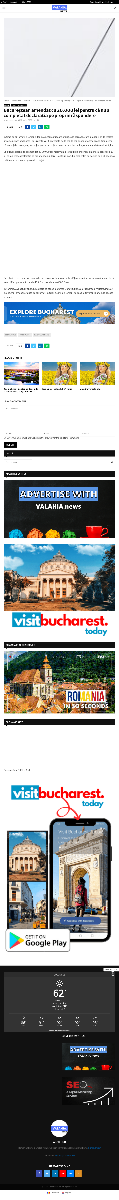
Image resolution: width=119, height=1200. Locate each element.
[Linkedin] (55, 1173)
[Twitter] (47, 1173)
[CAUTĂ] (112, 462)
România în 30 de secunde (20, 645)
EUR (20, 770)
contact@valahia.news (65, 1155)
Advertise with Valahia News (101, 2)
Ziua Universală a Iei (90, 389)
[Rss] (78, 1173)
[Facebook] (39, 1173)
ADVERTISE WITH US (16, 474)
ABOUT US (59, 1142)
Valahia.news (11, 120)
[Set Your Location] (113, 975)
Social (13, 105)
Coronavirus (10, 335)
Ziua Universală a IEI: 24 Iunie (57, 389)
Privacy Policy (94, 1148)
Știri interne (22, 105)
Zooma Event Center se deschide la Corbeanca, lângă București (21, 390)
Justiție (7, 105)
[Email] (70, 1173)
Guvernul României (41, 335)
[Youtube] (62, 1173)
